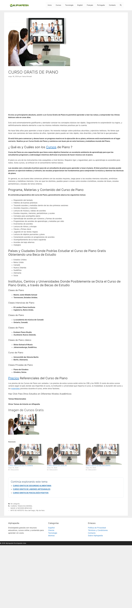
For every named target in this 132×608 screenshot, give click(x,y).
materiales (15, 388)
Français (90, 5)
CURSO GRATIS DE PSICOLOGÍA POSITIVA (30, 493)
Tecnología (69, 5)
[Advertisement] (66, 95)
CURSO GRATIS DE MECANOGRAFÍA (98, 465)
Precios (13, 378)
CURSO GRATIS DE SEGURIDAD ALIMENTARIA (32, 486)
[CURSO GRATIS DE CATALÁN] (65, 454)
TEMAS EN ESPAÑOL (25, 506)
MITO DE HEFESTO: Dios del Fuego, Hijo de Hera (27, 510)
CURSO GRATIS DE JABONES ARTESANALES (31, 489)
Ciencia (51, 530)
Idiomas (51, 536)
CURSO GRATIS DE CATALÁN (57, 465)
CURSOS (14, 506)
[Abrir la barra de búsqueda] (121, 5)
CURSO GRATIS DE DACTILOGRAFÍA (20, 465)
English (80, 5)
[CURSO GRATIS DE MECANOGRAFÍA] (104, 454)
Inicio (50, 5)
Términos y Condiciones (98, 530)
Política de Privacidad (97, 528)
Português (101, 5)
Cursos (58, 5)
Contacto (112, 5)
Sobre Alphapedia (95, 536)
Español (51, 528)
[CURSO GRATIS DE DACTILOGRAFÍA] (26, 454)
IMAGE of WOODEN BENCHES (21, 508)
